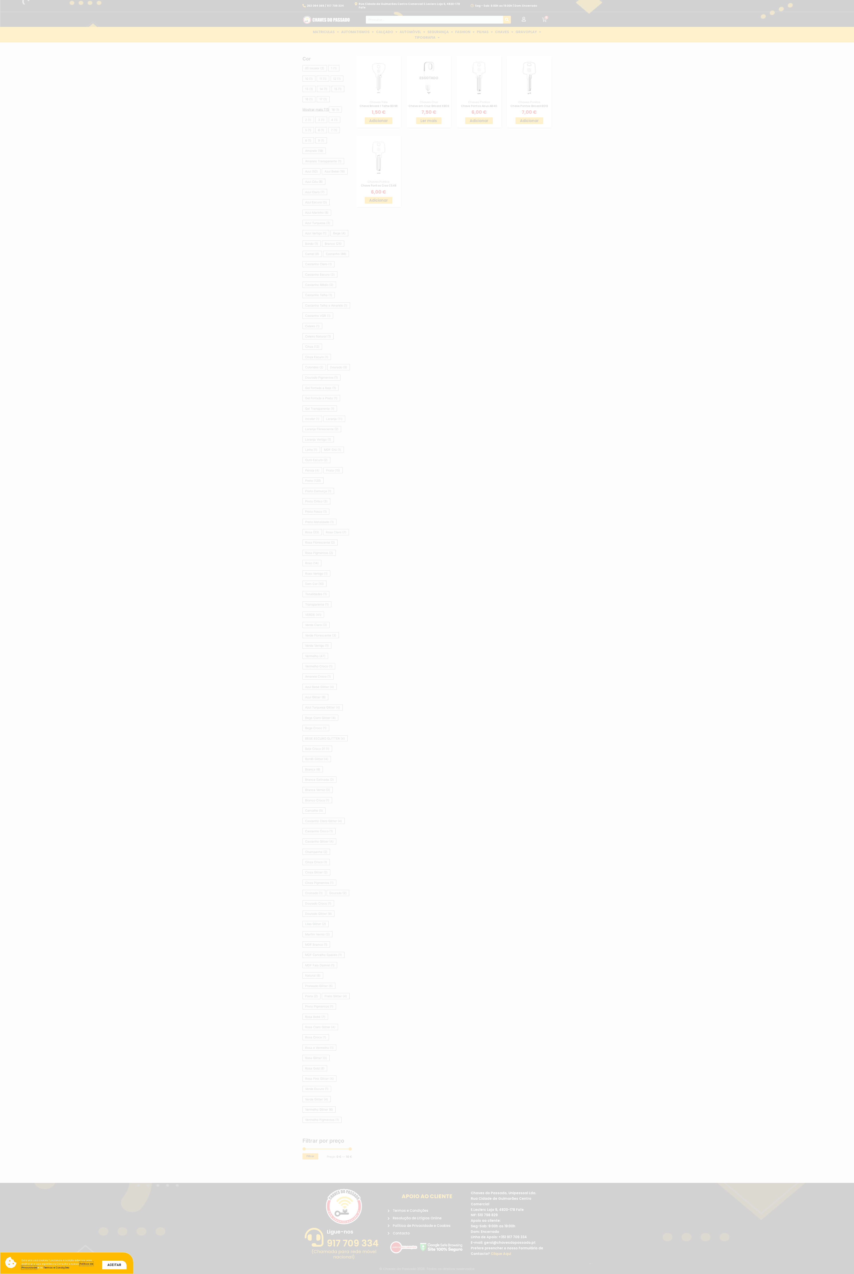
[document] (427, 637)
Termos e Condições (56, 1267)
